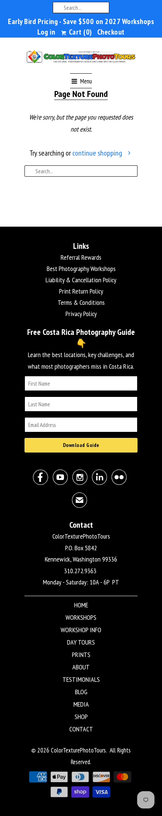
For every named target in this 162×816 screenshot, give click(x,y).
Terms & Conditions (81, 302)
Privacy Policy (81, 313)
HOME (81, 605)
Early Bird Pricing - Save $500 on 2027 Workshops (81, 21)
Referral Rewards (81, 257)
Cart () (79, 32)
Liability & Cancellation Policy (81, 280)
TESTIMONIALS (81, 679)
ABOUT (81, 667)
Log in (46, 32)
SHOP (81, 716)
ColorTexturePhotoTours (78, 750)
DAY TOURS (81, 642)
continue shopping (98, 153)
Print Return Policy (81, 291)
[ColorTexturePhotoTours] (81, 58)
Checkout (111, 32)
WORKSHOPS (81, 617)
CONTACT (81, 729)
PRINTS (81, 654)
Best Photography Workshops (81, 268)
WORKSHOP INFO (81, 629)
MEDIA (81, 704)
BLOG (81, 691)
